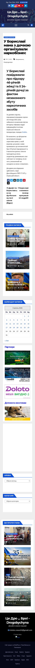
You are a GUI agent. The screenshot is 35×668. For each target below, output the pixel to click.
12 (14, 324)
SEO (27, 660)
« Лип (7, 341)
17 (6, 327)
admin (11, 214)
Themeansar (17, 647)
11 (10, 324)
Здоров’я (28, 656)
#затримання (20, 59)
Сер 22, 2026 (12, 542)
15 (25, 324)
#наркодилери (8, 62)
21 (21, 327)
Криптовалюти (8, 656)
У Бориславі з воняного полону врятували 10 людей (23, 193)
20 (17, 327)
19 (14, 327)
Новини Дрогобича (12, 533)
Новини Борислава (9, 37)
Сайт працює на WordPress (13, 645)
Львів (8, 574)
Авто (7, 660)
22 (25, 327)
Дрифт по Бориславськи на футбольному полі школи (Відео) (12, 195)
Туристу (17, 663)
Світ (14, 656)
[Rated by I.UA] (18, 637)
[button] (28, 25)
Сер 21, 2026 (12, 603)
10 (6, 324)
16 (28, 324)
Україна (21, 652)
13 (17, 324)
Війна (8, 595)
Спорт (23, 656)
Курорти (27, 652)
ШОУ (11, 660)
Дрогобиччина (9, 652)
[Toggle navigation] (15, 25)
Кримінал (17, 660)
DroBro (24, 132)
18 (10, 327)
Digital (23, 660)
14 (21, 324)
